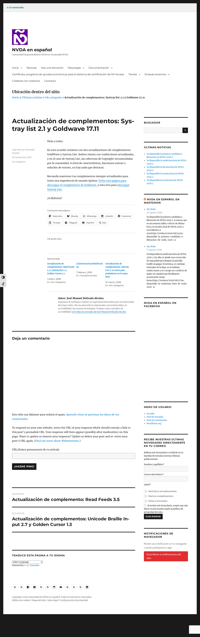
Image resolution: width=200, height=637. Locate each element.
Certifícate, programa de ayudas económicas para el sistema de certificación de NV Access (68, 74)
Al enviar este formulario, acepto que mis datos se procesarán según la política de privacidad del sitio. (166, 508)
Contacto (50, 80)
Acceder (151, 413)
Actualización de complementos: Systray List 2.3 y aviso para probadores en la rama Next (117, 270)
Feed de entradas (155, 417)
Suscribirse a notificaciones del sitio (163, 556)
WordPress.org (154, 423)
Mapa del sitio (39, 600)
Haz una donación (52, 67)
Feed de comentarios (157, 420)
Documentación (99, 67)
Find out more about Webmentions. (57, 440)
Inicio (15, 67)
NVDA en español (32, 49)
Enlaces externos (155, 74)
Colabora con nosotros (26, 80)
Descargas (74, 67)
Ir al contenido (15, 7)
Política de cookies (21, 600)
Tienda (132, 74)
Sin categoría (53, 97)
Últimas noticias (32, 97)
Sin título (151, 209)
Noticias (32, 67)
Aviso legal (53, 600)
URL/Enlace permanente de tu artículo (35, 449)
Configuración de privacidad (74, 600)
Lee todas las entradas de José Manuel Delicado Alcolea (99, 312)
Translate (34, 565)
